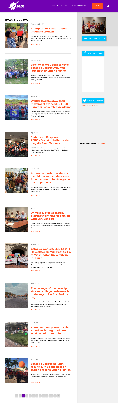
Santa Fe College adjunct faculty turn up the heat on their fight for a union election (51, 366)
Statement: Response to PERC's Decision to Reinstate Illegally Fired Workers (50, 140)
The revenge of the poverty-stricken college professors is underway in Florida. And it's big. (50, 293)
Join (97, 6)
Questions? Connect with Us (94, 38)
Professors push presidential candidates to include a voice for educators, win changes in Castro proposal (50, 178)
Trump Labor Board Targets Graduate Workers (49, 30)
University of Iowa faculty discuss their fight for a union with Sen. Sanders (50, 215)
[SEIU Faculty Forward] (16, 6)
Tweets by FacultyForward (90, 106)
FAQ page (100, 144)
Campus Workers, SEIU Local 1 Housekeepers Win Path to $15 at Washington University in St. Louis (51, 253)
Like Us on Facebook (95, 53)
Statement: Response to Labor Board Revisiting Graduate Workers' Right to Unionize (51, 330)
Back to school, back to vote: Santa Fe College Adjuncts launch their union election (50, 67)
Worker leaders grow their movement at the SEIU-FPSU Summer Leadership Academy (50, 104)
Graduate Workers (79, 6)
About (54, 6)
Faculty (64, 6)
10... (51, 396)
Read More (34, 44)
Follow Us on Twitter (94, 101)
